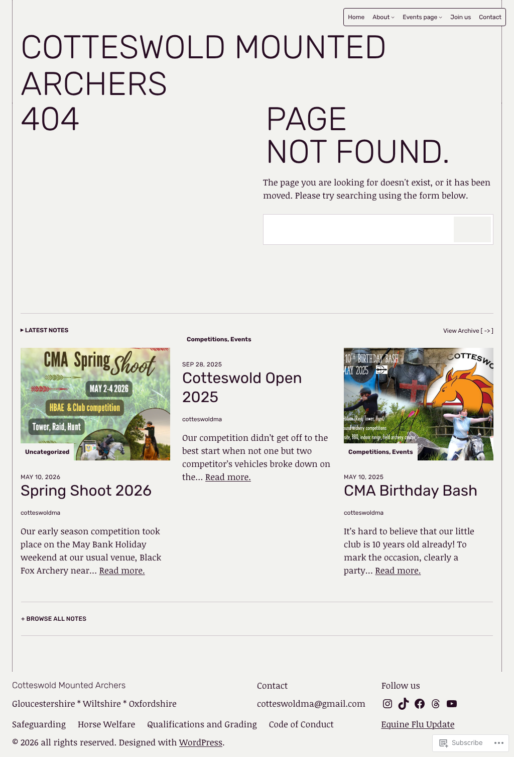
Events (240, 339)
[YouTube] (452, 704)
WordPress (200, 742)
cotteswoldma (40, 512)
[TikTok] (404, 704)
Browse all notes (56, 618)
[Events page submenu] (440, 17)
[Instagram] (387, 704)
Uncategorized (47, 451)
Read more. (122, 570)
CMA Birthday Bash (410, 491)
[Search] (472, 229)
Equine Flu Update (417, 724)
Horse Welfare (106, 724)
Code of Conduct (301, 724)
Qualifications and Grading (201, 724)
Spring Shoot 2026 (86, 491)
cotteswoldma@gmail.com (311, 704)
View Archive (461, 330)
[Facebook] (420, 704)
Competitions (207, 339)
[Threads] (436, 704)
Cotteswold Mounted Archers (204, 66)
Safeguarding (39, 724)
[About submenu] (393, 17)
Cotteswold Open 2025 (242, 387)
